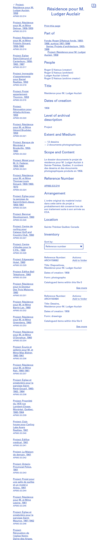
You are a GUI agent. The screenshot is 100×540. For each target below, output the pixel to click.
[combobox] (63, 246)
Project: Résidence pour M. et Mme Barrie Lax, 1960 (23, 305)
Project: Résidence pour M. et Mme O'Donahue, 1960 (23, 335)
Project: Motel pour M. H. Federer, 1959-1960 (23, 163)
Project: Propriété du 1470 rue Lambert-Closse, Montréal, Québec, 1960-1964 (23, 407)
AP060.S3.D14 (52, 186)
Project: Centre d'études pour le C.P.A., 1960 (22, 247)
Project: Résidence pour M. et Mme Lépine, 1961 (23, 500)
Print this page (52, 26)
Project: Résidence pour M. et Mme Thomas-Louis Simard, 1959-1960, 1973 (23, 181)
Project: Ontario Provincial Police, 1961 (22, 467)
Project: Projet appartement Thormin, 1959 (21, 95)
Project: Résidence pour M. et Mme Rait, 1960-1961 (23, 368)
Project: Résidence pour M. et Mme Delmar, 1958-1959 (23, 26)
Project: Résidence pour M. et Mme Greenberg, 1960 (23, 320)
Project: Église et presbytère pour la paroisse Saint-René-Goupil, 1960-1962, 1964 (23, 386)
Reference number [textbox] (56, 247)
